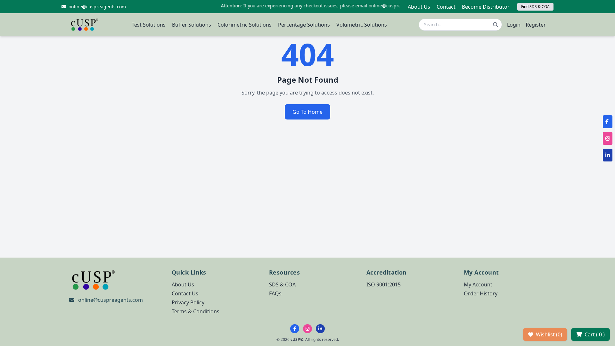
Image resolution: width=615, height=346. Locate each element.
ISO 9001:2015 (383, 284)
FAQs (275, 293)
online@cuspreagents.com (110, 299)
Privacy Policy (188, 302)
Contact (446, 6)
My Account (478, 284)
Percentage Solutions (304, 24)
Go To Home (307, 111)
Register (536, 24)
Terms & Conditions (195, 311)
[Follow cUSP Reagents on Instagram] (307, 328)
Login (514, 24)
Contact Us (185, 293)
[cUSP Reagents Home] (84, 24)
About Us (419, 6)
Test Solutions (149, 24)
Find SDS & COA (535, 6)
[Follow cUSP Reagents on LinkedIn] (320, 328)
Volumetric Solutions (361, 24)
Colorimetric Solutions (244, 24)
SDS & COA (282, 284)
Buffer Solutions (191, 24)
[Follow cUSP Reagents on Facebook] (294, 328)
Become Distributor (486, 6)
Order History (480, 293)
